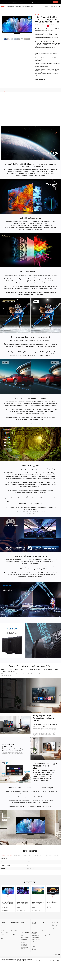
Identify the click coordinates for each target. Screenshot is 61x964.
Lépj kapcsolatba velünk (45, 931)
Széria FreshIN (14, 928)
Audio (2, 941)
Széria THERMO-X (14, 930)
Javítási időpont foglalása (24, 942)
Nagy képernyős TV (4, 932)
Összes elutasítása (48, 960)
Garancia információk (25, 937)
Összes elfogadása (39, 960)
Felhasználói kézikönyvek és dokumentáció (34, 932)
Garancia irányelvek (35, 935)
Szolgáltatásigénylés (35, 941)
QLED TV (3, 928)
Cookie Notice (24, 961)
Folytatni (55, 2)
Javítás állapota (34, 943)
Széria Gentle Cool (14, 926)
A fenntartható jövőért (46, 926)
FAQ (22, 935)
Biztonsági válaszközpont (44, 934)
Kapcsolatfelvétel (24, 939)
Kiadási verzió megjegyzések (24, 945)
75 (37, 82)
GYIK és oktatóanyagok (34, 928)
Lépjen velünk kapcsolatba (34, 949)
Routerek (23, 928)
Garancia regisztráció (36, 939)
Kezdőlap (2, 9)
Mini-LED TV (3, 926)
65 (43, 82)
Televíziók (7, 9)
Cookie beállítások (56, 960)
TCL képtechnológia (4, 930)
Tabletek (22, 926)
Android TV (3, 934)
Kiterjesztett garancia (35, 937)
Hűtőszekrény (13, 938)
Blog (42, 928)
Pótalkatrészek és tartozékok (24, 948)
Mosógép (13, 940)
